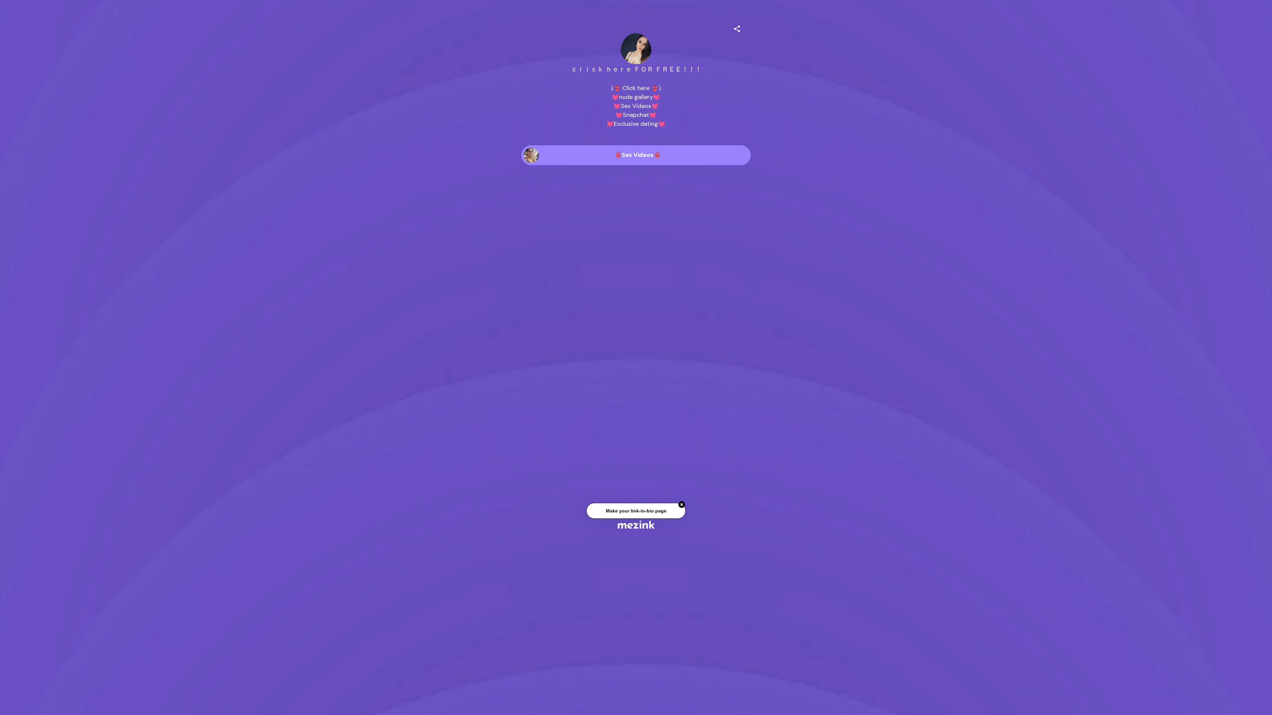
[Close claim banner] (681, 506)
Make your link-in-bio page (636, 512)
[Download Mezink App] (636, 524)
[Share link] (737, 27)
